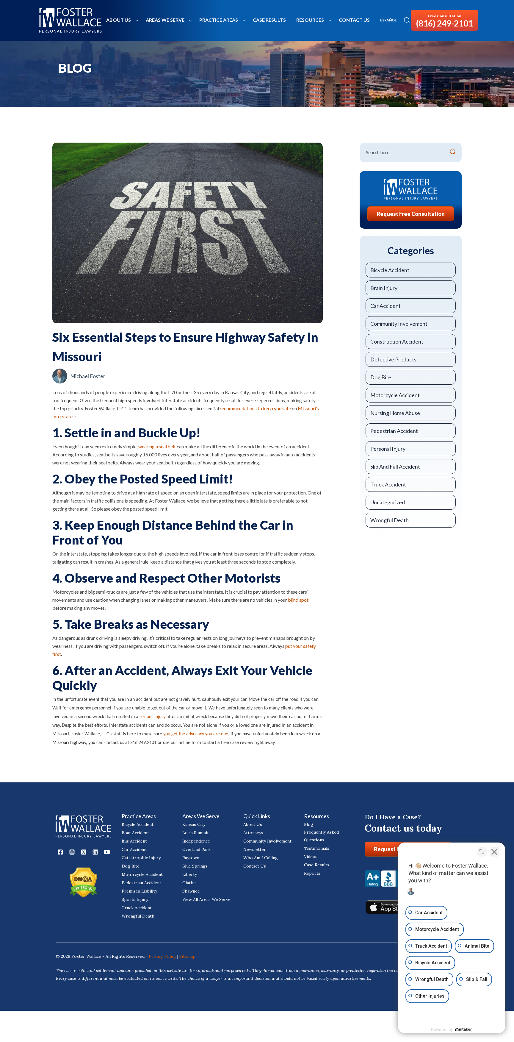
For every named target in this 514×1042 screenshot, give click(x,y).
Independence (196, 841)
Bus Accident (134, 841)
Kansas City (193, 824)
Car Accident (385, 305)
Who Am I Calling (260, 857)
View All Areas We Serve (206, 899)
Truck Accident (388, 484)
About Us (118, 20)
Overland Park (196, 849)
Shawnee (191, 891)
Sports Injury (135, 899)
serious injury (152, 717)
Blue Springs (195, 866)
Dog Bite (380, 377)
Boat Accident (135, 832)
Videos (310, 856)
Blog (308, 824)
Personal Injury (387, 448)
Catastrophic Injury (141, 857)
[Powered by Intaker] (463, 1029)
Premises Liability (139, 891)
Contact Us (354, 20)
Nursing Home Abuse (395, 413)
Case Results (269, 20)
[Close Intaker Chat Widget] (494, 852)
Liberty (189, 874)
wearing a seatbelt (157, 446)
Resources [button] (310, 20)
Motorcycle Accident (395, 395)
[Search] (453, 152)
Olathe (189, 882)
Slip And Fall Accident (395, 466)
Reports (312, 873)
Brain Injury (383, 288)
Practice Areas (218, 20)
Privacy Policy (163, 956)
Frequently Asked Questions (321, 836)
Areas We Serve (165, 20)
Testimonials (316, 848)
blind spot (298, 600)
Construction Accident (396, 341)
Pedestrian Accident (394, 431)
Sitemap (187, 956)
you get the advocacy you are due (195, 734)
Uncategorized (387, 502)
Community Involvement (398, 323)
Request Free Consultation (411, 213)
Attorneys (253, 832)
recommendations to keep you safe (255, 408)
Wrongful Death (389, 520)
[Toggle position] (482, 852)
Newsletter (254, 849)
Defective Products (393, 359)
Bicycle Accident (389, 270)
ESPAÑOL (388, 20)
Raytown (190, 857)
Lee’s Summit (195, 832)
